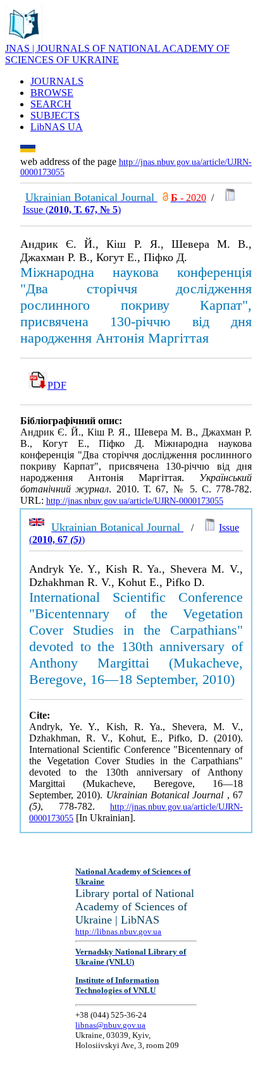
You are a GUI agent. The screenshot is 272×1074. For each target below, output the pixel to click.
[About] (24, 39)
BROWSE (51, 92)
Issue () (72, 209)
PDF (56, 385)
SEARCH (50, 104)
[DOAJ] (165, 197)
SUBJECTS (55, 115)
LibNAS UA (56, 126)
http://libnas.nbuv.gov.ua (118, 931)
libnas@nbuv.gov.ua (110, 1025)
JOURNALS (56, 81)
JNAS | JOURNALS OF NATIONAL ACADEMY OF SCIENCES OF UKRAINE (117, 54)
